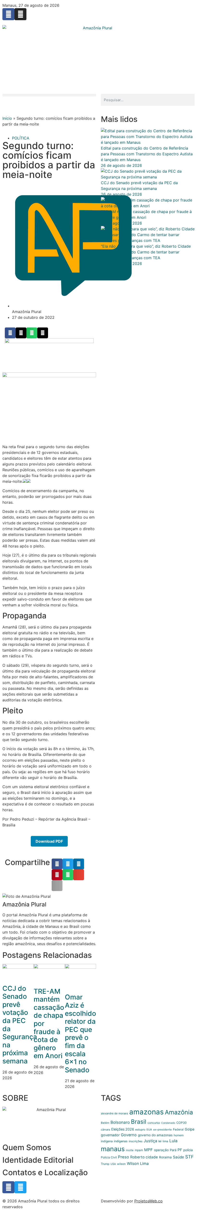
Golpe (189, 1129)
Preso (123, 1157)
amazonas (146, 1112)
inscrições (135, 1141)
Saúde (178, 1157)
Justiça (150, 1140)
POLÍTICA (20, 138)
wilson (121, 1164)
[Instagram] (20, 14)
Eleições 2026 (122, 1129)
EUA (149, 1129)
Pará (173, 1150)
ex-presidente (162, 1129)
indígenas (121, 1141)
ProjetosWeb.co (148, 1201)
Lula (173, 1140)
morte (130, 1150)
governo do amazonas (155, 1135)
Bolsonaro (120, 1122)
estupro (140, 1129)
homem (179, 1135)
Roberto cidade (144, 1157)
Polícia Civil (109, 1157)
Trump (105, 1164)
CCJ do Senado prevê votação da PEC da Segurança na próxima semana (19, 1024)
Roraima (165, 1157)
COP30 (181, 1122)
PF (180, 1150)
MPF (148, 1149)
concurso (154, 1122)
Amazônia (179, 1112)
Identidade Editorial (38, 1160)
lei (159, 1141)
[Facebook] (8, 14)
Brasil (138, 1121)
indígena (107, 1141)
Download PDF (49, 841)
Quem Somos (26, 1147)
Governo (129, 1134)
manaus (113, 1149)
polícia (188, 1150)
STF (189, 1157)
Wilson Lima (138, 1163)
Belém (105, 1122)
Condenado (168, 1122)
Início (7, 118)
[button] (49, 95)
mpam (139, 1150)
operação (161, 1150)
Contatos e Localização (45, 1172)
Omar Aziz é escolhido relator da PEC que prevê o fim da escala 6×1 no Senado (80, 1033)
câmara (105, 1129)
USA (113, 1164)
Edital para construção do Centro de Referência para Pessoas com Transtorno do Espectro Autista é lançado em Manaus (147, 154)
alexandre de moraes (114, 1113)
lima (165, 1141)
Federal (178, 1129)
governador (110, 1135)
